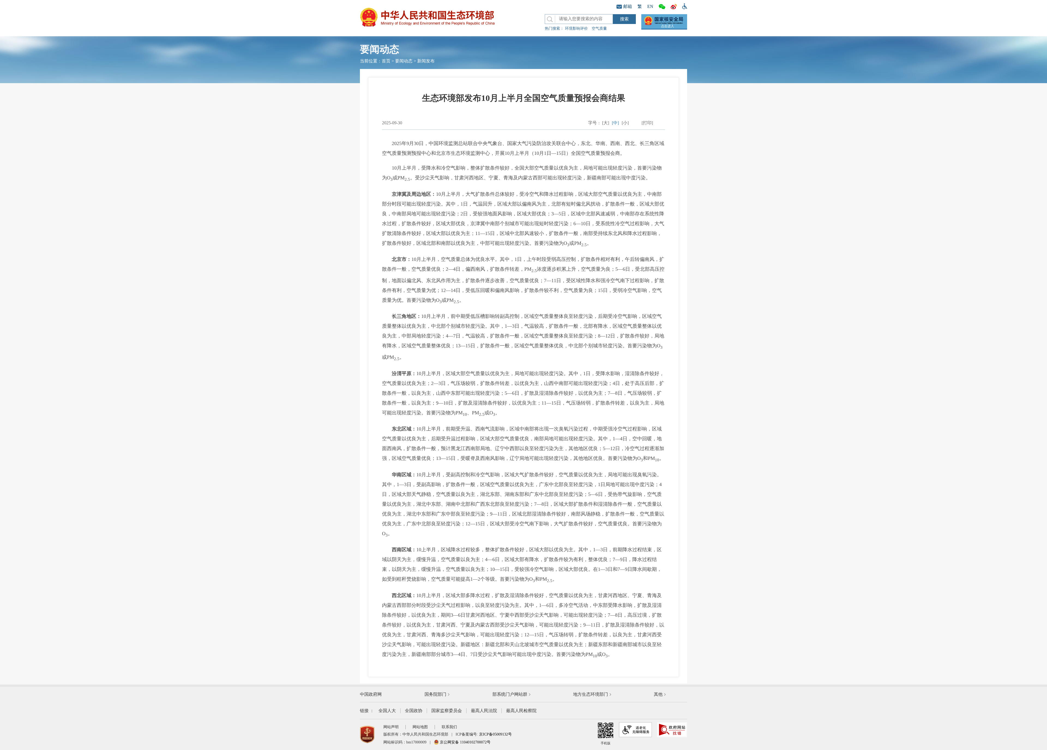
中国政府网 (371, 694)
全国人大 (387, 710)
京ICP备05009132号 (495, 734)
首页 (386, 61)
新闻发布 (426, 61)
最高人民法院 (484, 710)
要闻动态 (404, 61)
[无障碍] (683, 5)
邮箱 (627, 6)
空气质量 (599, 28)
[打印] (647, 123)
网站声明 (391, 727)
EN (650, 6)
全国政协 (413, 710)
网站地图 (420, 727)
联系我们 (449, 727)
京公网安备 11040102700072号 (465, 742)
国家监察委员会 (446, 710)
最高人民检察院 (521, 710)
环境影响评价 (576, 28)
